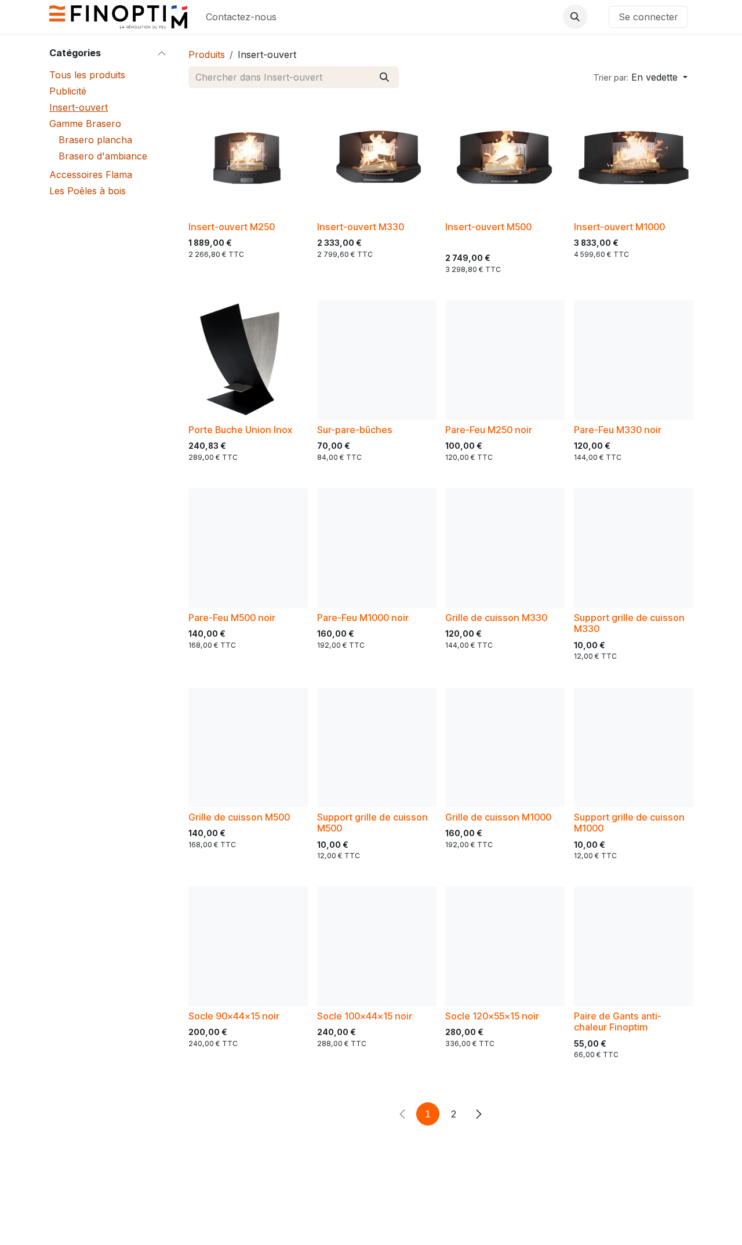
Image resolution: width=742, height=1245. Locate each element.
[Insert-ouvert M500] (505, 157)
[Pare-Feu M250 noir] (505, 360)
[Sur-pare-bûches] (377, 360)
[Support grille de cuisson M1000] (633, 747)
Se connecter (648, 17)
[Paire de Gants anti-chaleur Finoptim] (633, 946)
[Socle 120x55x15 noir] (505, 946)
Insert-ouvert (78, 107)
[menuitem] (241, 16)
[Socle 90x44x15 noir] (248, 946)
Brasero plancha (95, 140)
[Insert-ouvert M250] (248, 157)
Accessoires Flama (90, 174)
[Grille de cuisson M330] (505, 548)
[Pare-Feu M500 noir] (248, 548)
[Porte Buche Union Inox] (248, 360)
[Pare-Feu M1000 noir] (377, 548)
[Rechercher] (384, 77)
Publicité (67, 91)
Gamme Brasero (85, 123)
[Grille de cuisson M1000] (505, 747)
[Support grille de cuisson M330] (633, 548)
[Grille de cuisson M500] (248, 747)
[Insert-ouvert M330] (377, 157)
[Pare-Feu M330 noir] (633, 360)
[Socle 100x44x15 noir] (377, 946)
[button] (575, 17)
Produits (206, 54)
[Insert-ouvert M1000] (633, 157)
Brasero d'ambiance (103, 156)
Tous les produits (87, 75)
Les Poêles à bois (87, 191)
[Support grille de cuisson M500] (377, 747)
